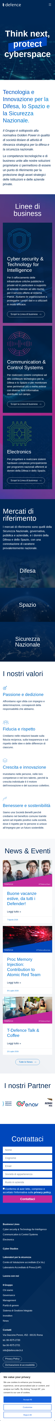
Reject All (27, 1415)
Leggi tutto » (14, 911)
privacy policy (42, 1192)
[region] (27, 1396)
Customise (27, 1407)
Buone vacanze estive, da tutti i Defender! (22, 898)
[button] (50, 4)
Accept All (27, 1399)
